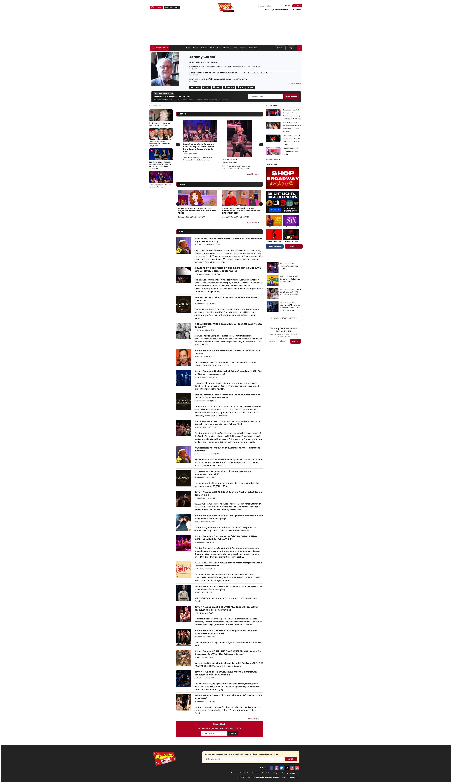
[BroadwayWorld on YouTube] (297, 768)
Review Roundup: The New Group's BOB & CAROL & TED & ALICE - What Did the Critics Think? (225, 538)
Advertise (234, 773)
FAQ (252, 87)
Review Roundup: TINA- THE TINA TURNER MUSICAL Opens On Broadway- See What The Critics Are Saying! (227, 653)
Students (226, 48)
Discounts (293, 246)
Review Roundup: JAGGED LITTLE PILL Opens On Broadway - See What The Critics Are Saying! (227, 608)
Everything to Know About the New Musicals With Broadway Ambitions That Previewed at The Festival (160, 160)
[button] (299, 48)
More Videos (252, 222)
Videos (196, 87)
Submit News (267, 773)
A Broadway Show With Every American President (160, 180)
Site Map (285, 773)
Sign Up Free (291, 96)
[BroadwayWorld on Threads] (292, 768)
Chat (212, 48)
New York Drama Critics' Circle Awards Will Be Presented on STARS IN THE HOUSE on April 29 (227, 396)
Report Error (294, 773)
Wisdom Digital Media (263, 777)
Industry (204, 48)
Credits (230, 87)
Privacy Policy (293, 777)
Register (280, 48)
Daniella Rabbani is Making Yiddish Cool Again (291, 151)
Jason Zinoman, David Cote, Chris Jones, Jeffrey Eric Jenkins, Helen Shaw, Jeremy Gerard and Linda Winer (198, 149)
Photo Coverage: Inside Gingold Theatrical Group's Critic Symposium (197, 159)
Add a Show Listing (171, 7)
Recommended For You (275, 257)
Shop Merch (157, 7)
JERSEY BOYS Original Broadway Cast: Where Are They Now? (159, 138)
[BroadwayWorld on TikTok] (287, 768)
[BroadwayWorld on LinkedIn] (282, 768)
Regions (277, 773)
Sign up (295, 341)
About (242, 773)
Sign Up (232, 733)
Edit (242, 87)
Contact (250, 773)
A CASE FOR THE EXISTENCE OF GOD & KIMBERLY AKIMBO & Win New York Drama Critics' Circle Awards (230, 73)
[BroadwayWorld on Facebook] (271, 768)
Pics (207, 87)
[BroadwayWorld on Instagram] (276, 768)
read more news (295, 84)
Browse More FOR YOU (283, 318)
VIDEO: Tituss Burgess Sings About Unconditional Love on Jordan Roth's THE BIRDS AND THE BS (241, 210)
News (188, 48)
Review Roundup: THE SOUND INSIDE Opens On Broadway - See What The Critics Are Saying (226, 673)
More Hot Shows (275, 246)
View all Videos (272, 159)
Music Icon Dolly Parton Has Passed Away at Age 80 (159, 118)
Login (291, 48)
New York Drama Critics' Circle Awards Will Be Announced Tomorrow (218, 79)
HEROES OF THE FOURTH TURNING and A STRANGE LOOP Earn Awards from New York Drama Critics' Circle (227, 423)
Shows (195, 48)
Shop (235, 48)
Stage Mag (252, 48)
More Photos (252, 174)
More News (252, 719)
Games (243, 48)
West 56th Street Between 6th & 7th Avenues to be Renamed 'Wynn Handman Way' (224, 67)
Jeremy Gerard (229, 161)
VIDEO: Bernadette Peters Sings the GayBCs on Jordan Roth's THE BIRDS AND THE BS (197, 210)
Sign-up (287, 6)
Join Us (257, 773)
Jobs (219, 48)
